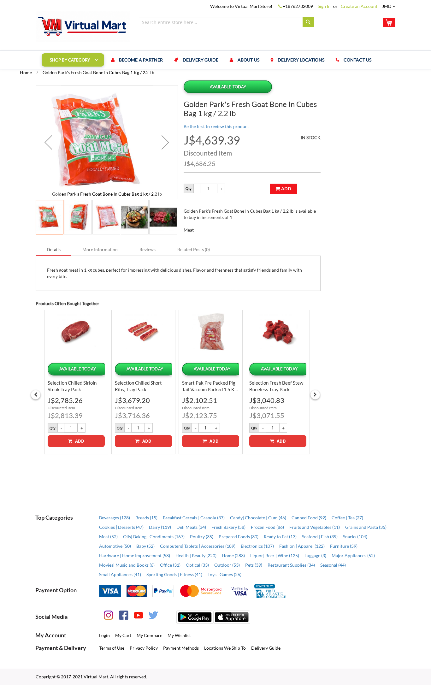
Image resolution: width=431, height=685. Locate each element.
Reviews (147, 249)
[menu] (215, 60)
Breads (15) (146, 517)
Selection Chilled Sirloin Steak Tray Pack (72, 386)
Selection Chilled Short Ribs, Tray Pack (138, 386)
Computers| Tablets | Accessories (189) (197, 546)
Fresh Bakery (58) (228, 527)
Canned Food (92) (309, 517)
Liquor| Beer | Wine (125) (274, 555)
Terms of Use (111, 648)
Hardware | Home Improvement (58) (134, 555)
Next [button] (315, 394)
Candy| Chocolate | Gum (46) (258, 517)
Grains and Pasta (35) (366, 527)
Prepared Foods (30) (238, 536)
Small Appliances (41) (120, 574)
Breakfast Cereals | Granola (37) (194, 517)
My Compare (149, 635)
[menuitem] (73, 60)
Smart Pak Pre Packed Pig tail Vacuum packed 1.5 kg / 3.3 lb (209, 386)
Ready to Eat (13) (280, 536)
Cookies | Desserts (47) (121, 527)
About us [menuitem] (248, 59)
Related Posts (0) (193, 249)
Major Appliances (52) (353, 555)
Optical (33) (197, 565)
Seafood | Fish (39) (320, 536)
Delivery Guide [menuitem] (200, 59)
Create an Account (359, 6)
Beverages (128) (114, 517)
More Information (100, 249)
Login (104, 635)
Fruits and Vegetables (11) (314, 527)
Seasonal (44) (333, 565)
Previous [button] (35, 394)
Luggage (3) (315, 555)
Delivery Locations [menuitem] (301, 59)
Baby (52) (145, 546)
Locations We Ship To (225, 648)
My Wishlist (179, 635)
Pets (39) (253, 565)
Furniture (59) (343, 546)
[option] (76, 382)
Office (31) (170, 565)
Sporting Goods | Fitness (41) (174, 574)
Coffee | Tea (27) (347, 517)
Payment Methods (181, 648)
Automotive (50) (115, 546)
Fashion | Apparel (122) (302, 546)
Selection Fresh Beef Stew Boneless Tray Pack (276, 386)
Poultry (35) (201, 536)
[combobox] (226, 22)
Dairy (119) (160, 527)
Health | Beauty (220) (195, 555)
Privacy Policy (144, 648)
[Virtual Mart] (83, 26)
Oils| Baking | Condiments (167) (154, 536)
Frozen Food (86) (267, 527)
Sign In (324, 6)
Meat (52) (108, 536)
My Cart (123, 635)
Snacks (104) (355, 536)
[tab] (54, 249)
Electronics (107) (257, 546)
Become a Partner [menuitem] (141, 59)
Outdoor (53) (227, 565)
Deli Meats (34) (191, 527)
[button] (389, 6)
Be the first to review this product (216, 126)
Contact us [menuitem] (357, 59)
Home (26, 72)
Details (54, 249)
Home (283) (233, 555)
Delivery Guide (265, 648)
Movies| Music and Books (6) (127, 565)
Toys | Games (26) (224, 574)
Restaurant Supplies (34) (291, 565)
